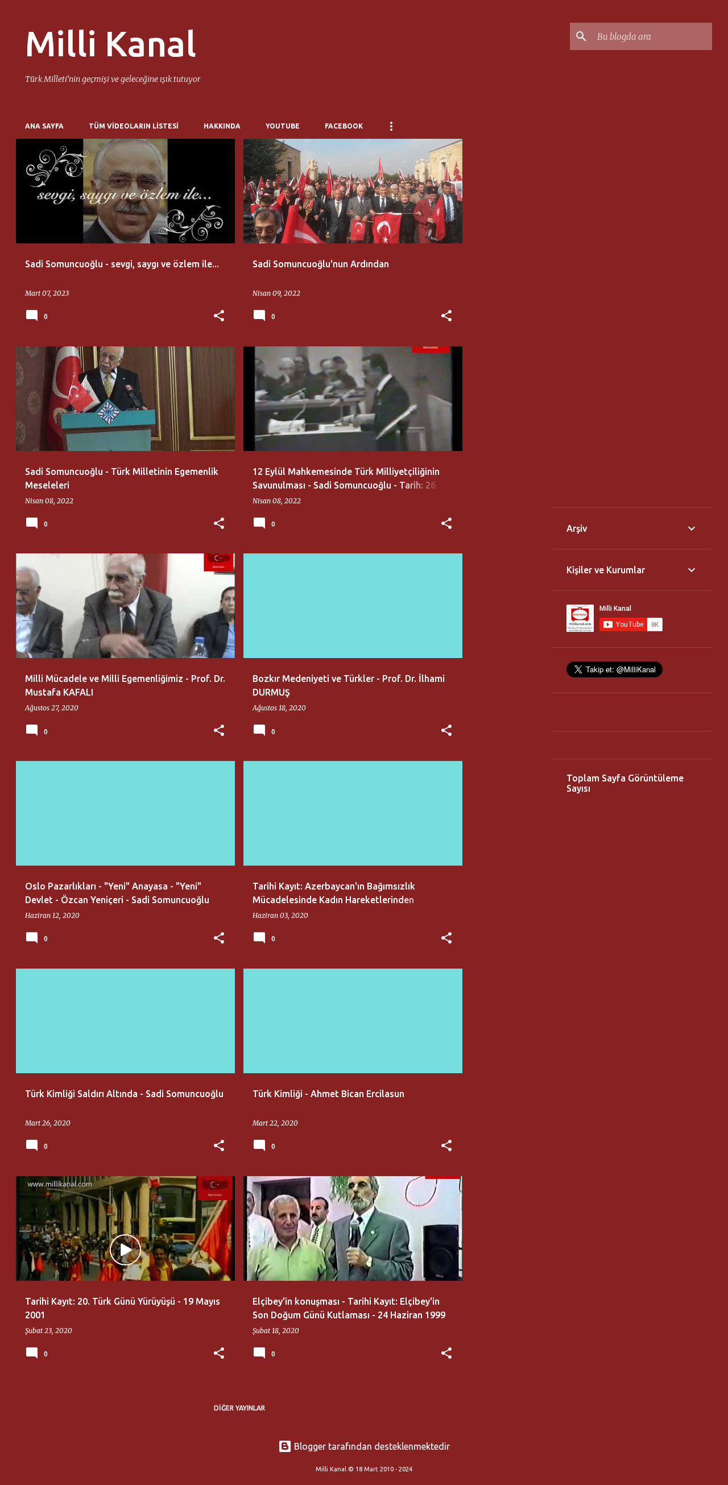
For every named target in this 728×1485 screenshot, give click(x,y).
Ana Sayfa (44, 126)
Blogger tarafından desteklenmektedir (371, 1446)
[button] (219, 316)
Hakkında (222, 126)
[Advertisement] (507, 309)
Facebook (344, 126)
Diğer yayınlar (239, 1408)
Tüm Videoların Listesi (134, 126)
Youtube (283, 126)
